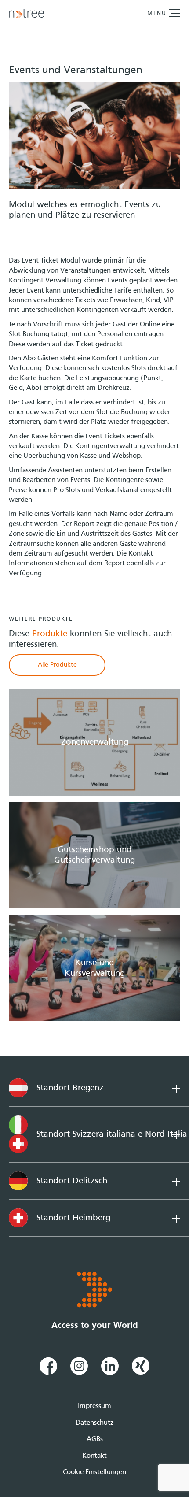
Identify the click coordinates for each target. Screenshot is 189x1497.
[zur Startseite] (26, 13)
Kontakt (94, 1456)
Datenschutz (95, 1423)
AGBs (95, 1439)
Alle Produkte (57, 665)
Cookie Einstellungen (94, 1472)
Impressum (94, 1406)
